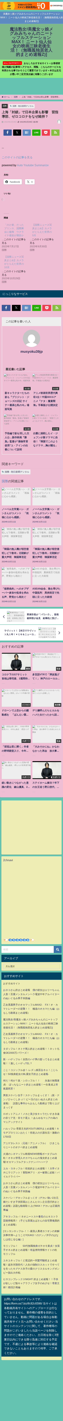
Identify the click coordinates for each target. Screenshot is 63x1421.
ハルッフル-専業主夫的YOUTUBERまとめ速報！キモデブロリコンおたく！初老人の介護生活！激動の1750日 (31, 1132)
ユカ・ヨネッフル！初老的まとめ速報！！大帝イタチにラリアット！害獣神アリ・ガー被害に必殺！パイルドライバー (31, 1172)
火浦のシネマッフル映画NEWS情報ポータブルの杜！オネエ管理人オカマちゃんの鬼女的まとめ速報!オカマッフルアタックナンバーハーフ (30, 1158)
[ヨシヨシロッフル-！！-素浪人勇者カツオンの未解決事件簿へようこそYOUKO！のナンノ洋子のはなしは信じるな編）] (31, 1235)
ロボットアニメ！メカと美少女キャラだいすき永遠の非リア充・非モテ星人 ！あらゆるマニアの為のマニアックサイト (31, 1118)
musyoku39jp (31, 351)
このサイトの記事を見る (17, 157)
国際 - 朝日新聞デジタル (23, 106)
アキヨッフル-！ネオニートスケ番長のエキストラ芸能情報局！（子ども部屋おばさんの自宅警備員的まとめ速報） (31, 1220)
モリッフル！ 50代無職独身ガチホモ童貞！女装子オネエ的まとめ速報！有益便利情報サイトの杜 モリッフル (31, 1250)
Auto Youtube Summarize (33, 165)
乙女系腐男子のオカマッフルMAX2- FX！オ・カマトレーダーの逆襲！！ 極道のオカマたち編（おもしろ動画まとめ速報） (31, 1008)
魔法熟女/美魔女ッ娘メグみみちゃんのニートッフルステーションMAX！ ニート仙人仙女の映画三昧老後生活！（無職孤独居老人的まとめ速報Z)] (30, 1023)
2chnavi (8, 860)
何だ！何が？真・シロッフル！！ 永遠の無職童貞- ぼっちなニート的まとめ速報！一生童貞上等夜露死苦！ (31, 1084)
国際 (5, 106)
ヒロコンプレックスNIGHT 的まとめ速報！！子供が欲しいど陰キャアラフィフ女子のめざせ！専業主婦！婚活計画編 (31, 1283)
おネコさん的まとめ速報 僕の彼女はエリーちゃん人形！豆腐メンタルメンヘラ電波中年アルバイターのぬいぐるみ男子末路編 (31, 994)
